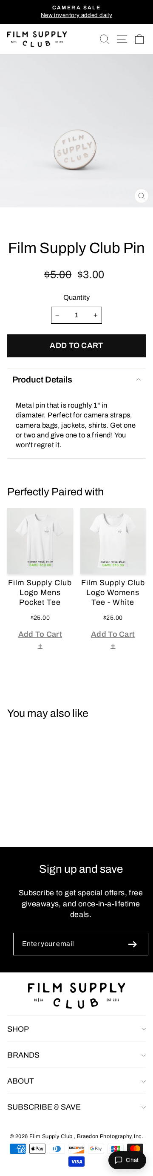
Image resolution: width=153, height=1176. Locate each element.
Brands (23, 1055)
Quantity (76, 297)
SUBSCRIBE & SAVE (44, 1107)
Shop (18, 1029)
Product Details (42, 379)
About (20, 1081)
